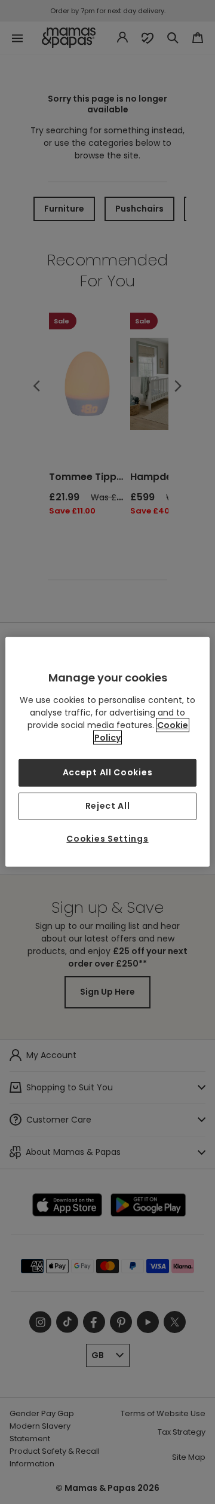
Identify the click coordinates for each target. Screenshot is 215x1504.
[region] (107, 752)
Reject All (107, 806)
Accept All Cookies (108, 772)
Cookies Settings (107, 839)
